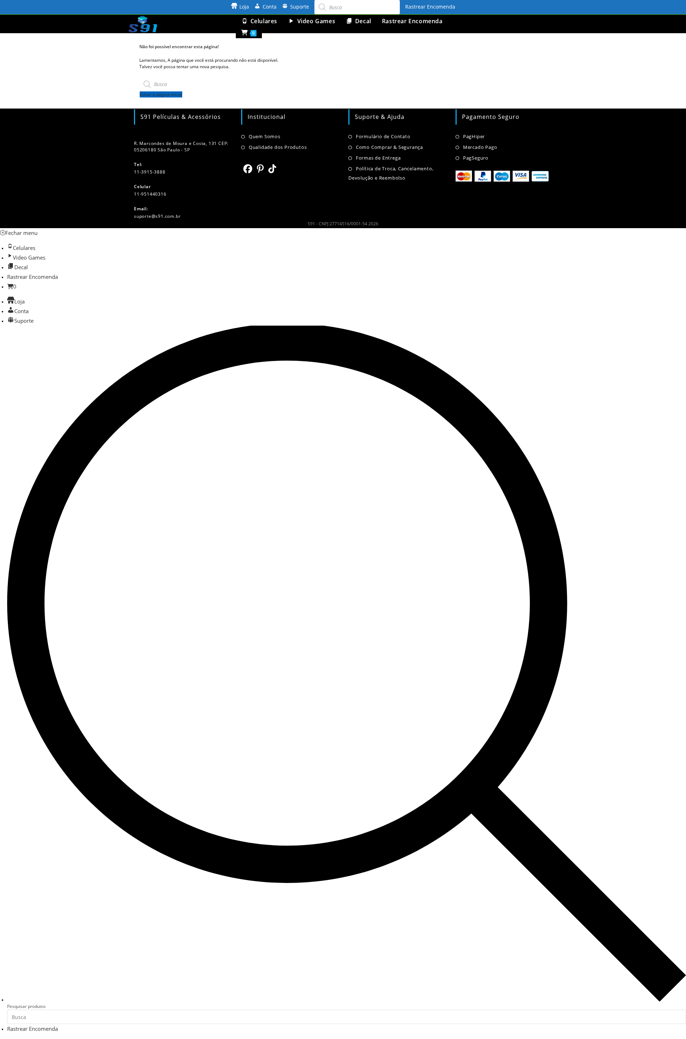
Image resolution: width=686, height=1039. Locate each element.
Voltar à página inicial (161, 94)
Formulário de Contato (383, 136)
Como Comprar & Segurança (389, 147)
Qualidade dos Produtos (278, 147)
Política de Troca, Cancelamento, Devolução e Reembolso (390, 173)
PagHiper (474, 136)
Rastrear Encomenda (430, 6)
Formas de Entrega (378, 158)
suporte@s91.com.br (157, 216)
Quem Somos (264, 136)
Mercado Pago (480, 147)
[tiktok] (272, 168)
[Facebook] (248, 168)
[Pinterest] (260, 168)
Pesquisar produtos (26, 1006)
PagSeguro (475, 158)
